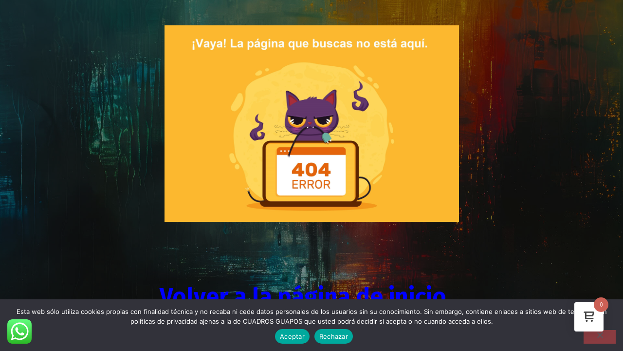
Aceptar (292, 336)
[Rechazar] (600, 337)
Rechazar (333, 336)
